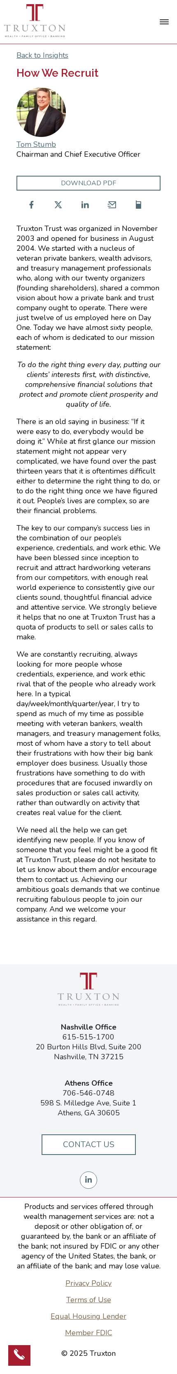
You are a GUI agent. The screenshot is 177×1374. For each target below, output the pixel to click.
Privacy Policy (88, 1283)
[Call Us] (19, 1355)
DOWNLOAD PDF (88, 183)
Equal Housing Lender (88, 1316)
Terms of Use (88, 1300)
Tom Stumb (36, 144)
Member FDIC (88, 1333)
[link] (164, 22)
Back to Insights (42, 55)
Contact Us (88, 1144)
